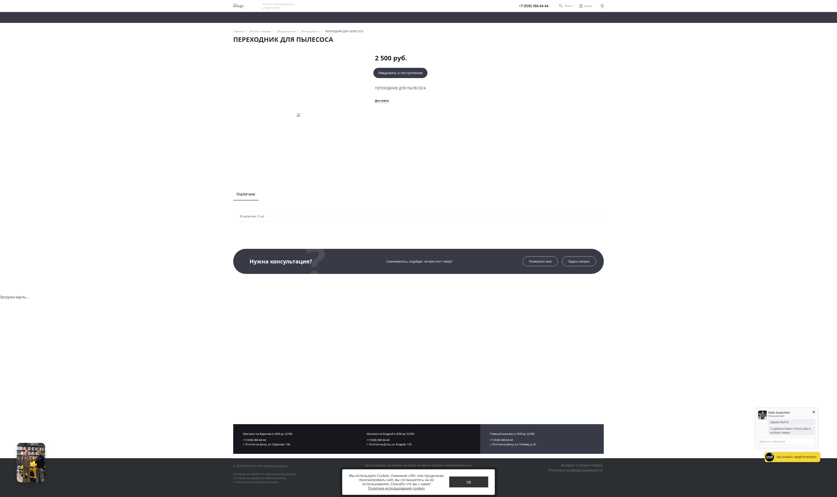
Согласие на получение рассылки (256, 482)
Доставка (382, 100)
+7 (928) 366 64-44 (533, 5)
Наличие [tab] (245, 194)
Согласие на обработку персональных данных (264, 474)
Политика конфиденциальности (575, 470)
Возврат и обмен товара (581, 465)
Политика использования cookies (396, 488)
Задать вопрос (579, 261)
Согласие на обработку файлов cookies (259, 478)
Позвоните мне (540, 261)
